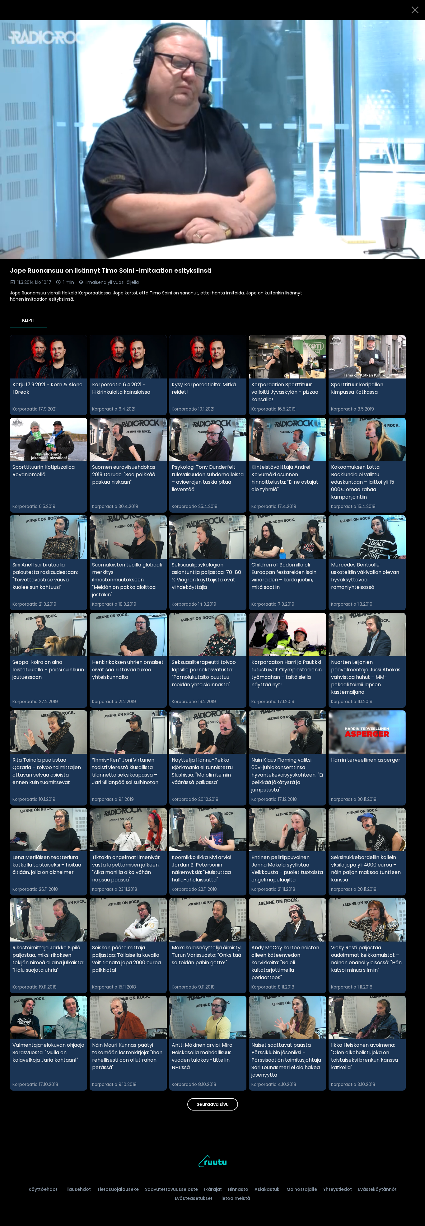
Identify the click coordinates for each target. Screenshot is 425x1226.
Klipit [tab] (28, 320)
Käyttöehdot (43, 1189)
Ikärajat (213, 1189)
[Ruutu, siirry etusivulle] (212, 1162)
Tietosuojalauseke (118, 1189)
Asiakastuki (267, 1189)
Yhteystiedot (337, 1189)
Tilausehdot (77, 1189)
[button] (212, 139)
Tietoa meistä (234, 1198)
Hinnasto (238, 1189)
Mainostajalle (302, 1189)
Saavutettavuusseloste (171, 1189)
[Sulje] (415, 10)
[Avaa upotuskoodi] (413, 27)
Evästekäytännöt (377, 1189)
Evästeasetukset (194, 1198)
